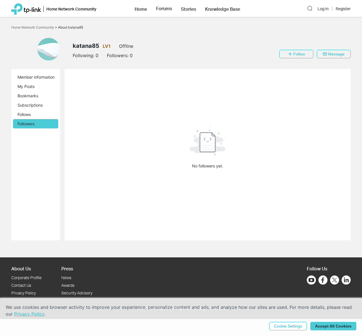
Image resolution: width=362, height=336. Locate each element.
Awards (67, 285)
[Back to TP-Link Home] (26, 8)
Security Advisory (76, 292)
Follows (24, 114)
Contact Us (21, 285)
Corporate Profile (26, 277)
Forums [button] (164, 8)
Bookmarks (28, 95)
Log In (323, 9)
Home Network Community (33, 27)
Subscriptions (30, 105)
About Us (21, 269)
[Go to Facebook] (322, 280)
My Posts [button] (26, 86)
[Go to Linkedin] (346, 280)
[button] (141, 8)
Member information (36, 77)
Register (343, 9)
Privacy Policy (23, 292)
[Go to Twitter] (334, 280)
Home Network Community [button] (71, 9)
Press (67, 269)
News (66, 277)
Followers (26, 123)
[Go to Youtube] (311, 280)
